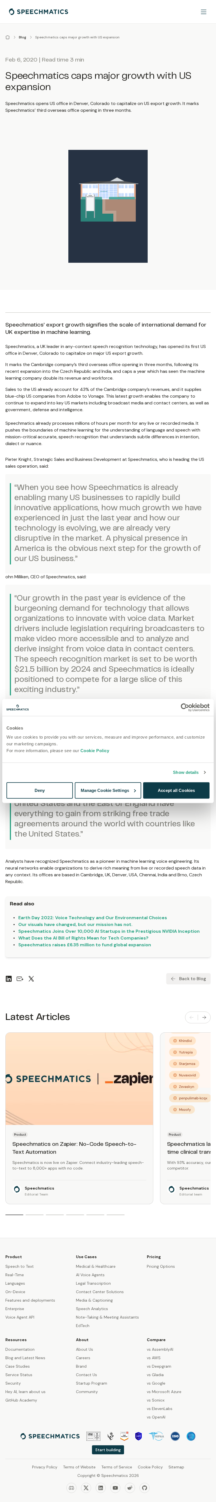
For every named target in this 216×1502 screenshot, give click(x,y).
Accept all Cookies (176, 790)
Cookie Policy (94, 750)
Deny (40, 790)
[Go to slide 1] (14, 1214)
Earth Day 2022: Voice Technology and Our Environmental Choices (92, 918)
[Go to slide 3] (55, 1214)
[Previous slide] (191, 1017)
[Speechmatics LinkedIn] (101, 1488)
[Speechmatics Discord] (71, 1488)
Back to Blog (192, 979)
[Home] (7, 37)
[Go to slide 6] (116, 1214)
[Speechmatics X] (86, 1488)
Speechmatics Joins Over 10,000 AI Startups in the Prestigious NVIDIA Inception (109, 931)
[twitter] (31, 978)
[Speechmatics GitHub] (145, 1488)
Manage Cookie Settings (105, 790)
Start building (108, 1449)
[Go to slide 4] (75, 1214)
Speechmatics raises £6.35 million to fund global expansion (84, 945)
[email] (20, 978)
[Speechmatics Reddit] (130, 1488)
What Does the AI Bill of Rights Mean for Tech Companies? (83, 938)
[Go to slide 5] (95, 1214)
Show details (186, 772)
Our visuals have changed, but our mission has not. (75, 924)
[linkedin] (8, 978)
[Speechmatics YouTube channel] (115, 1488)
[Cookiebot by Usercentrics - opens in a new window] (185, 707)
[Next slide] (204, 1017)
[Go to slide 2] (35, 1214)
